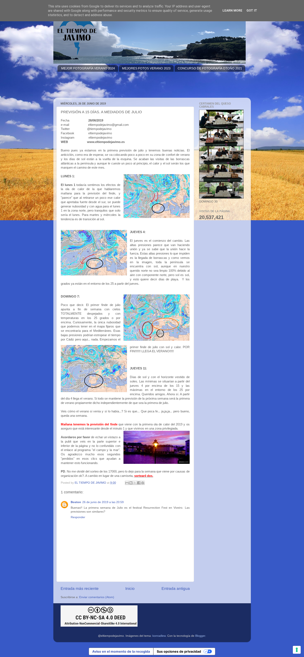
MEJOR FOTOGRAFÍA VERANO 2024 (88, 68)
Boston (76, 502)
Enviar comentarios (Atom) (96, 597)
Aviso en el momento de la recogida (121, 651)
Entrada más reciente (80, 588)
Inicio (130, 588)
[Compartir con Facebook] (139, 483)
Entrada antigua (176, 588)
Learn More (232, 10)
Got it (252, 10)
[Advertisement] (132, 87)
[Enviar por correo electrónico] (127, 483)
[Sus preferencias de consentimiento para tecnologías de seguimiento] (297, 650)
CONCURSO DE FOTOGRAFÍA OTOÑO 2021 (210, 68)
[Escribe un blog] (131, 483)
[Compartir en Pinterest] (143, 483)
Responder (78, 517)
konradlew (159, 635)
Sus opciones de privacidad (179, 651)
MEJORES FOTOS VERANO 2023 (146, 68)
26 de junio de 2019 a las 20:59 (103, 502)
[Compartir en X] (135, 483)
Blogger (200, 635)
